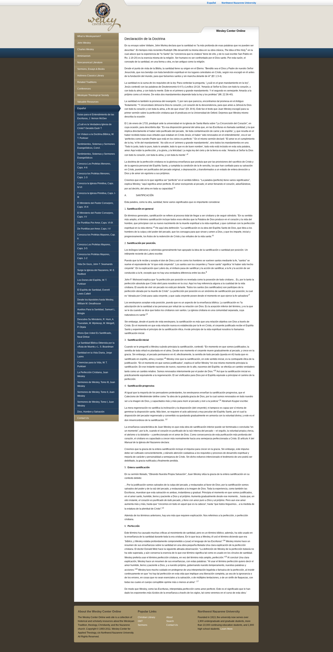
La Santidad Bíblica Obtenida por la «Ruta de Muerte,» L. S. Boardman (95, 345)
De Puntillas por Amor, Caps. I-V (94, 228)
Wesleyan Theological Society (93, 95)
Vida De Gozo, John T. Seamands (95, 264)
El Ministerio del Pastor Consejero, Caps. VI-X (95, 205)
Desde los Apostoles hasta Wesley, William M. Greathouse (95, 301)
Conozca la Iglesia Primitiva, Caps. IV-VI (95, 185)
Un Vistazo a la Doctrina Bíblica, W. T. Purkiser (95, 136)
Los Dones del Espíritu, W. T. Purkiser (92, 282)
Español (211, 3)
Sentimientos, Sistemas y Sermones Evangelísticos (96, 156)
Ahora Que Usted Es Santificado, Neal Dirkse (94, 335)
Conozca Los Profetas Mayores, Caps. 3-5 (94, 246)
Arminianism (83, 56)
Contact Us (83, 418)
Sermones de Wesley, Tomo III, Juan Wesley (96, 384)
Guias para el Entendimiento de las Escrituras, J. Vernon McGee (95, 116)
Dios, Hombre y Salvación (90, 411)
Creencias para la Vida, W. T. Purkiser (92, 364)
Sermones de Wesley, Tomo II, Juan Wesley (95, 394)
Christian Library (146, 617)
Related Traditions (87, 82)
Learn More (226, 629)
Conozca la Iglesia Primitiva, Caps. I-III (96, 195)
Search (170, 621)
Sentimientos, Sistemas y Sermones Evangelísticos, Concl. (96, 146)
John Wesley (84, 42)
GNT (140, 621)
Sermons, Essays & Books (91, 69)
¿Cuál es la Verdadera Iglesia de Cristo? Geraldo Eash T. (94, 126)
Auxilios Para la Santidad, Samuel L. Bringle (96, 311)
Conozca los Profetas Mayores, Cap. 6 (96, 236)
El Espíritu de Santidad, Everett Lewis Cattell (93, 291)
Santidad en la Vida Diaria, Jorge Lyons (94, 354)
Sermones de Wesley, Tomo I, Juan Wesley (95, 404)
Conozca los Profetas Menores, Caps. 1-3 (93, 175)
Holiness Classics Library (90, 75)
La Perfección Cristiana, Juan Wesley (92, 374)
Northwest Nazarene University (239, 3)
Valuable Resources (87, 101)
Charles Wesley (85, 49)
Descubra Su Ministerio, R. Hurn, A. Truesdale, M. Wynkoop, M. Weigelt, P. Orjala (96, 323)
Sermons (142, 625)
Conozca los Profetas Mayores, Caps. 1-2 (93, 256)
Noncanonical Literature (90, 62)
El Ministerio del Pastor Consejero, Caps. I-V (95, 215)
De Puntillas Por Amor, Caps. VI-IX (95, 222)
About (169, 617)
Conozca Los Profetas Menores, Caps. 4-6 (94, 165)
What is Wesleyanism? (89, 36)
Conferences (84, 88)
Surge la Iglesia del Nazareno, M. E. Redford (96, 272)
